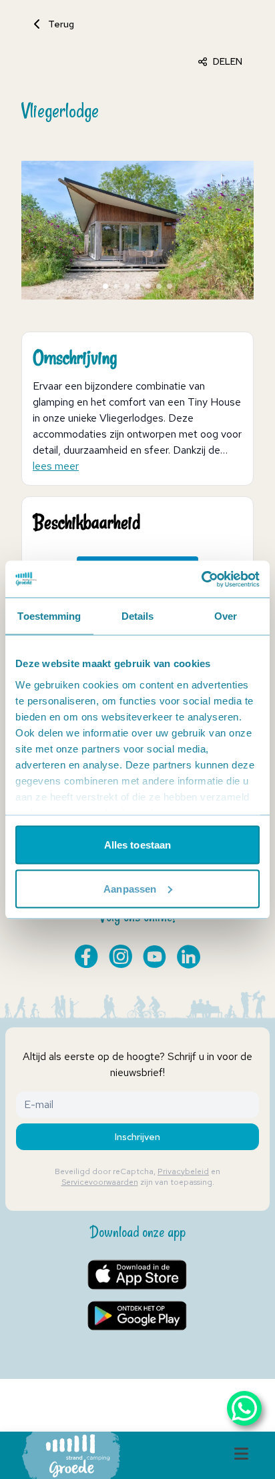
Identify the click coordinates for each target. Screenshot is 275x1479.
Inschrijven (137, 1137)
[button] (132, 230)
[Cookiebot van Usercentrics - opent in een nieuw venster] (201, 579)
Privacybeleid (183, 1171)
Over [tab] (225, 616)
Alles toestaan (137, 845)
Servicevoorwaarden (99, 1182)
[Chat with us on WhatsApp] (244, 1408)
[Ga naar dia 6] (159, 286)
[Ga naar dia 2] (116, 286)
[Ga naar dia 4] (137, 286)
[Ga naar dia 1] (105, 286)
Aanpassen (129, 888)
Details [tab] (137, 616)
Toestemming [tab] (49, 616)
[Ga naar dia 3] (126, 286)
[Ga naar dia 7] (169, 286)
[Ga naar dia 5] (148, 286)
